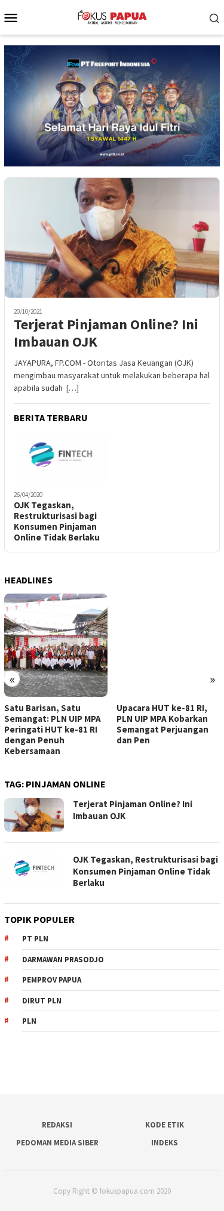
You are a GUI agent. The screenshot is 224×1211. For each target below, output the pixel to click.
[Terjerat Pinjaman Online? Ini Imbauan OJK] (112, 237)
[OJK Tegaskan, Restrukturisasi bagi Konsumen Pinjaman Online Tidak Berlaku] (61, 458)
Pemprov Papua (51, 980)
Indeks (164, 1143)
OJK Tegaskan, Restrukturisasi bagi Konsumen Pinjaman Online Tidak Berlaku (57, 521)
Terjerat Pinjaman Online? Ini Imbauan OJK (106, 333)
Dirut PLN (42, 1001)
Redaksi (57, 1125)
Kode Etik (164, 1125)
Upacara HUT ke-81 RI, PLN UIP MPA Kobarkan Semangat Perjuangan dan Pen (162, 724)
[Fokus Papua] (112, 16)
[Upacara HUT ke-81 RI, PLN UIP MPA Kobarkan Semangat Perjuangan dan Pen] (168, 645)
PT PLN (35, 939)
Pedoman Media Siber (57, 1143)
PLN (29, 1021)
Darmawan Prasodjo (63, 959)
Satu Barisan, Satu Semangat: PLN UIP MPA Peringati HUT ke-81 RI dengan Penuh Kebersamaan (52, 729)
